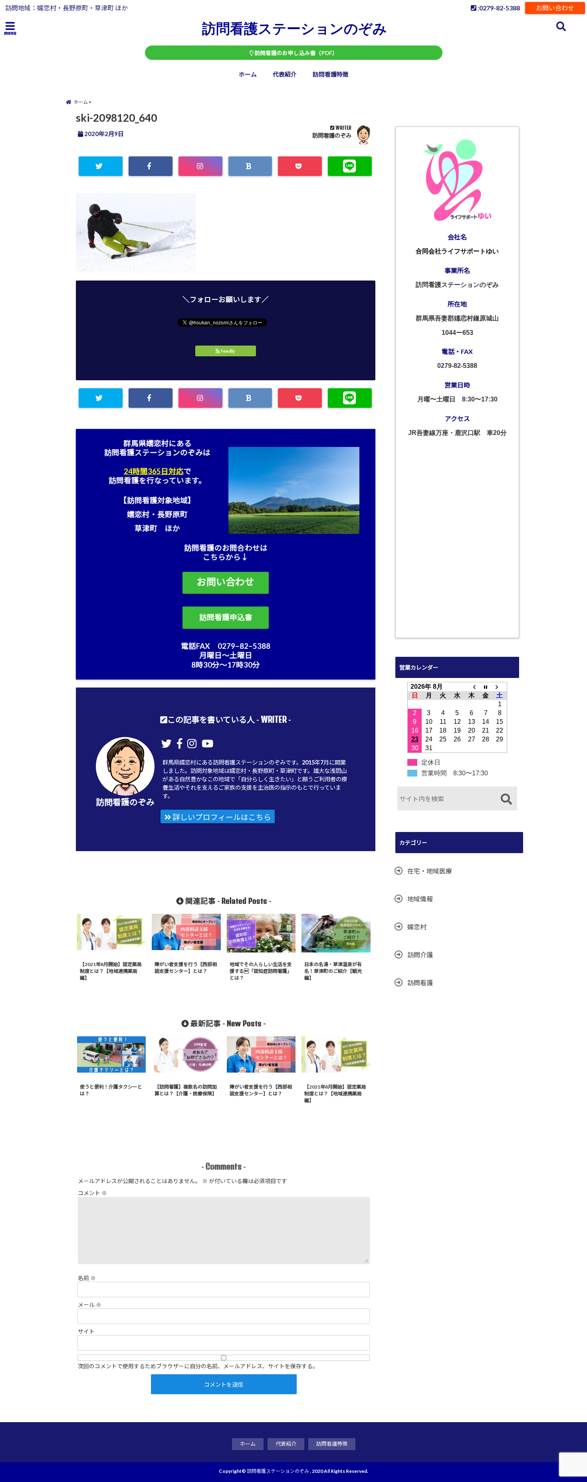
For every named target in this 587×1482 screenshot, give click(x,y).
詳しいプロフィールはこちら (221, 817)
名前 (87, 1278)
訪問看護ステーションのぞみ (294, 28)
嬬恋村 (416, 927)
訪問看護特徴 (331, 74)
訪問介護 (420, 954)
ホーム (248, 74)
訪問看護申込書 (225, 617)
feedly (228, 351)
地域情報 (420, 899)
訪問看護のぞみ (331, 135)
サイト (86, 1331)
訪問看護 (420, 982)
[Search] (506, 799)
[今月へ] (485, 686)
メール (89, 1304)
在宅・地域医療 (429, 871)
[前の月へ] (471, 686)
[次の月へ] (500, 686)
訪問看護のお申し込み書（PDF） (295, 53)
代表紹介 (285, 74)
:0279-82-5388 (498, 8)
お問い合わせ (555, 8)
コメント (92, 1193)
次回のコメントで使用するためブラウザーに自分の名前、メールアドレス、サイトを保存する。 (198, 1366)
